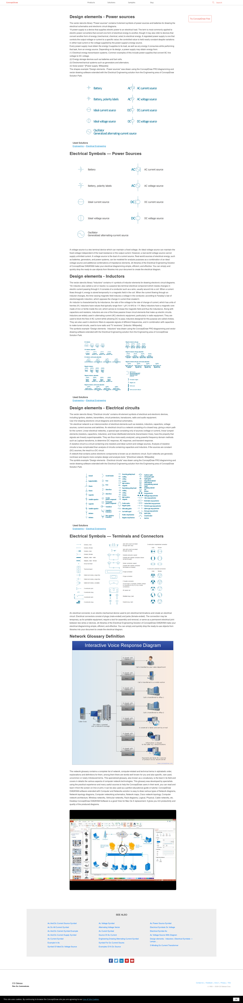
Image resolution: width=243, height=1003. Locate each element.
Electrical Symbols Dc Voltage (162, 927)
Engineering (78, 146)
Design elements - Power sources (102, 16)
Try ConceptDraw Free (200, 18)
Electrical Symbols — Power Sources (105, 153)
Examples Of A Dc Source (110, 946)
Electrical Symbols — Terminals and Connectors (117, 536)
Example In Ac (54, 942)
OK (236, 999)
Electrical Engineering (96, 146)
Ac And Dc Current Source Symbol (62, 923)
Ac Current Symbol (55, 938)
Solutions (111, 2)
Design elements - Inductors (97, 276)
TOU (229, 983)
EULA (217, 983)
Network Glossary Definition (97, 636)
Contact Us (200, 983)
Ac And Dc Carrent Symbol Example (63, 931)
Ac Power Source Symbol (160, 923)
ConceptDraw (12, 2)
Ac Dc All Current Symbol (58, 927)
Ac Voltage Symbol (106, 923)
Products (91, 2)
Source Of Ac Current (108, 935)
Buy (152, 2)
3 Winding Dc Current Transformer (164, 945)
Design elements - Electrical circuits (105, 408)
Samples (131, 2)
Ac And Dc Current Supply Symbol (62, 935)
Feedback (209, 983)
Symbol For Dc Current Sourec (111, 942)
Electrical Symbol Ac (158, 931)
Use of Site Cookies (91, 999)
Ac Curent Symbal (106, 931)
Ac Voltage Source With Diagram (163, 935)
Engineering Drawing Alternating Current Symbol (119, 938)
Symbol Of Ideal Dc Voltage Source (62, 946)
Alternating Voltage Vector (109, 927)
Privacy (223, 983)
